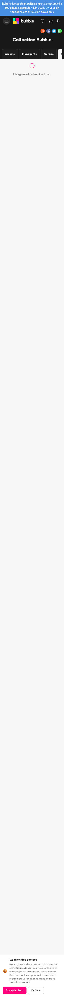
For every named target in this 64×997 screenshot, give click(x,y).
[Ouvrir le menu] (6, 21)
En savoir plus (45, 12)
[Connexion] (58, 21)
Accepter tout (14, 990)
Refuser (36, 990)
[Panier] (50, 21)
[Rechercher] (42, 21)
